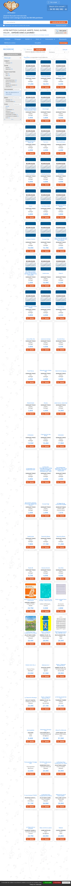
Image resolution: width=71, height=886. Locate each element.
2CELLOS (8, 111)
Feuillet (8, 67)
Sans (8, 75)
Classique (7, 39)
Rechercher (39, 49)
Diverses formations (11, 81)
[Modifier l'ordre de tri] (66, 52)
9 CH (8, 117)
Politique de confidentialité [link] (35, 884)
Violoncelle (9, 86)
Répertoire (9, 69)
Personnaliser (66, 882)
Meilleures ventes (9, 43)
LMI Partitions (11, 12)
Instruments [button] (49, 39)
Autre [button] (38, 39)
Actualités (38, 43)
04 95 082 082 (56, 9)
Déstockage (63, 43)
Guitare (8, 83)
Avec (7, 73)
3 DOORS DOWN (10, 113)
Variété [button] (27, 39)
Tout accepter (48, 882)
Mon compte (53, 2)
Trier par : (65, 49)
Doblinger (9, 99)
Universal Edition (10, 101)
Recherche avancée (61, 25)
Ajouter (32, 87)
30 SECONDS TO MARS (12, 114)
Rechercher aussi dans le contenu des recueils (17, 25)
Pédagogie (18, 39)
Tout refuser (57, 882)
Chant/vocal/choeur (11, 80)
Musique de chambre (11, 85)
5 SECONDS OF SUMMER (12, 116)
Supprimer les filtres (12, 54)
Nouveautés (63, 39)
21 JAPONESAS (10, 109)
